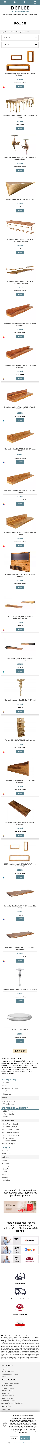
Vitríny (5, 1091)
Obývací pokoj (8, 1114)
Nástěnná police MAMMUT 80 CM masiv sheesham (20, 823)
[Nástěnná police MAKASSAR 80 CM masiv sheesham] (20, 404)
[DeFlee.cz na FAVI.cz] (19, 1311)
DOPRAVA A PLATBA (7, 1388)
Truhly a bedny (9, 1101)
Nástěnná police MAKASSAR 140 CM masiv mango (20, 450)
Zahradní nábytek (10, 1141)
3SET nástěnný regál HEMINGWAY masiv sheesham (20, 74)
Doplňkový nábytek (10, 1124)
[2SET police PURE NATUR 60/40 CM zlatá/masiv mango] (20, 614)
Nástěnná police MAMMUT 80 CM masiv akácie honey (20, 907)
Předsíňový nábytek (11, 1135)
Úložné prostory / (21, 32)
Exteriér (6, 1175)
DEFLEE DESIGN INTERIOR (10, 1374)
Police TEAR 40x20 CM (20, 1030)
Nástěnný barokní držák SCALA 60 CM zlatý (20, 700)
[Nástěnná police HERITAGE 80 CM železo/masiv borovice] (20, 237)
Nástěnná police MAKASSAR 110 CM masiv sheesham (20, 366)
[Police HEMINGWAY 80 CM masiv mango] (20, 737)
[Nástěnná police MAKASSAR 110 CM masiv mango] (20, 488)
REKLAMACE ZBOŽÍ (7, 1395)
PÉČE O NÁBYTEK (7, 1398)
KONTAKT (4, 1369)
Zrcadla (6, 1166)
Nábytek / (12, 32)
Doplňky (6, 1169)
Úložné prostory (8, 1080)
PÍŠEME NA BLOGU (7, 1371)
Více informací (27, 1443)
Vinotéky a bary (9, 1104)
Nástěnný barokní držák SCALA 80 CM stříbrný (20, 989)
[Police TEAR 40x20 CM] (20, 1027)
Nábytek (5, 1157)
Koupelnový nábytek (11, 1130)
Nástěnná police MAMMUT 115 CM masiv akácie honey (20, 948)
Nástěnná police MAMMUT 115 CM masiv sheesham (20, 781)
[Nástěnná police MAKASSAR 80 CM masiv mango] (20, 530)
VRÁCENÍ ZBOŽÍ (6, 1393)
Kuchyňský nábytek (10, 1127)
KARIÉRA (4, 1376)
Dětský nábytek (9, 1138)
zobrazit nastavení (16, 1443)
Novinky (6, 1153)
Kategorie (5, 1147)
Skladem (6, 1180)
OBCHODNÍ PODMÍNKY (8, 1400)
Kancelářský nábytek (11, 1132)
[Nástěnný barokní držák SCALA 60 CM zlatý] (20, 697)
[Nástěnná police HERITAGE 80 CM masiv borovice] (20, 572)
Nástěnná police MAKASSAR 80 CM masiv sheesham (20, 408)
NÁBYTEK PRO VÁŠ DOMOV (14, 1108)
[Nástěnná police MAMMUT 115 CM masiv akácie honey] (20, 945)
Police (4, 1098)
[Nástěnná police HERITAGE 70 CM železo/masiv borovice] (20, 279)
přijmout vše (25, 1438)
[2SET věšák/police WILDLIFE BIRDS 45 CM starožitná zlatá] (20, 155)
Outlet (5, 1177)
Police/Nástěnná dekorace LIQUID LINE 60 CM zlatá (20, 116)
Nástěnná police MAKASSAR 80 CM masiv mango (20, 533)
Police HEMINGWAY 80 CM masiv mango (20, 740)
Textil (5, 1172)
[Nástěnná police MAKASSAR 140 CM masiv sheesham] (20, 321)
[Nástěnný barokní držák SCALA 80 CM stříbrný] (20, 987)
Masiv (5, 1161)
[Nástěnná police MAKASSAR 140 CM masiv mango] (20, 446)
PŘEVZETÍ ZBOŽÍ (7, 1390)
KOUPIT (20, 86)
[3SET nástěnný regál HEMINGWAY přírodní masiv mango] (20, 861)
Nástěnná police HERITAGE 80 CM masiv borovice (20, 575)
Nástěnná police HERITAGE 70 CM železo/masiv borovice (20, 282)
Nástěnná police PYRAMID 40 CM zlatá (20, 199)
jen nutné (14, 1438)
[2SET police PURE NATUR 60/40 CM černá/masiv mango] (20, 655)
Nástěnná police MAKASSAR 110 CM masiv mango (20, 491)
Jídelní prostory (9, 1111)
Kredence (7, 1094)
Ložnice (6, 1117)
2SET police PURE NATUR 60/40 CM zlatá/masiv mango (20, 617)
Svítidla (6, 1163)
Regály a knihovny (10, 1088)
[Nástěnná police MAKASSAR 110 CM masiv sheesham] (20, 363)
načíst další (20, 1050)
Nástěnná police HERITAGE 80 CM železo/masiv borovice (20, 240)
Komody (6, 1083)
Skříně (5, 1086)
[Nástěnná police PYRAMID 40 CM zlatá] (20, 197)
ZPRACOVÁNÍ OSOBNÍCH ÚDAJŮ (12, 1403)
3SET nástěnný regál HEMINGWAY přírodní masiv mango (20, 865)
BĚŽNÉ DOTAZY (6, 1385)
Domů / (7, 32)
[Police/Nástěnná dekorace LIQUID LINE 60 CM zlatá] (20, 113)
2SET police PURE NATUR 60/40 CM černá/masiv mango (20, 659)
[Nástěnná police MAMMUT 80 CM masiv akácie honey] (20, 903)
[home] (20, 12)
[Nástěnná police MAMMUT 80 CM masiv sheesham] (20, 820)
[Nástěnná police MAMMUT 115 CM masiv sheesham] (20, 778)
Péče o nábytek (9, 1143)
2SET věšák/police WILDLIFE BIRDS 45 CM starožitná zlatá (20, 158)
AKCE (5, 1151)
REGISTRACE (5, 1409)
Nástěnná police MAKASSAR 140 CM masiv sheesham (20, 324)
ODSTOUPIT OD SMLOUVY (10, 1383)
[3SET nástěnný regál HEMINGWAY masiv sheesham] (20, 71)
